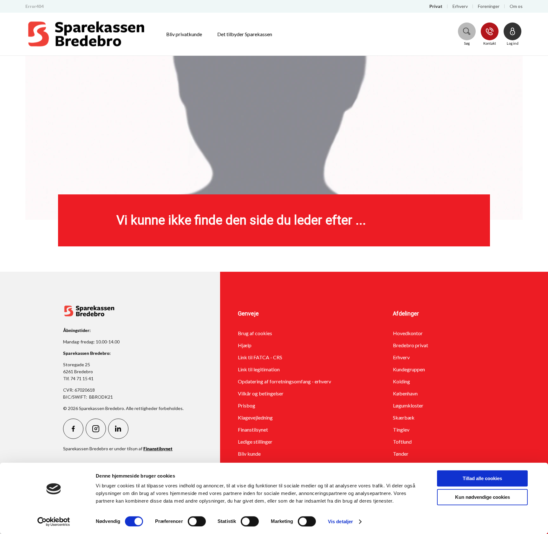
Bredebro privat (410, 345)
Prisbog (246, 405)
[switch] (197, 521)
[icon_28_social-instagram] (96, 429)
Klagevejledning (255, 417)
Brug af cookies (255, 333)
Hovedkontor (408, 333)
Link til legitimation (259, 369)
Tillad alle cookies (482, 478)
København (405, 393)
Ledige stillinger (255, 442)
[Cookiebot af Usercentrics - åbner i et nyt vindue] (54, 521)
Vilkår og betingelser (261, 393)
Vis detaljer (340, 521)
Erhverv (401, 357)
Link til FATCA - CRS (260, 357)
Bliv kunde (249, 454)
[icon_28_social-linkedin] (118, 429)
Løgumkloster (408, 405)
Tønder (400, 454)
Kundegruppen (409, 369)
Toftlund (402, 442)
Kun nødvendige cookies (482, 497)
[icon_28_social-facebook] (73, 429)
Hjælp (244, 345)
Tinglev (401, 430)
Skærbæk (403, 417)
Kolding (401, 381)
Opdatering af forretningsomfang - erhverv (284, 381)
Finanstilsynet (253, 430)
